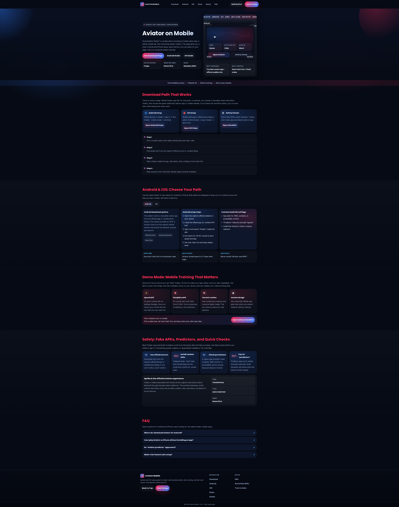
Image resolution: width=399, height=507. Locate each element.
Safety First (236, 4)
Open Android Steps (154, 125)
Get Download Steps (153, 56)
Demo (200, 4)
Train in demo (240, 488)
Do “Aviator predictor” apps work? (160, 447)
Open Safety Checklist (243, 320)
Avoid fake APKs (242, 484)
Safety (208, 4)
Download (175, 4)
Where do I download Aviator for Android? (163, 433)
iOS (193, 4)
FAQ (216, 4)
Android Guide (173, 56)
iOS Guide (189, 56)
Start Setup (251, 4)
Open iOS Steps (191, 128)
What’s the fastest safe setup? (158, 454)
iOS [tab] (156, 204)
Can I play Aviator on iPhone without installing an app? (168, 440)
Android (185, 4)
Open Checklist (229, 125)
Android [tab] (148, 204)
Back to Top (147, 488)
